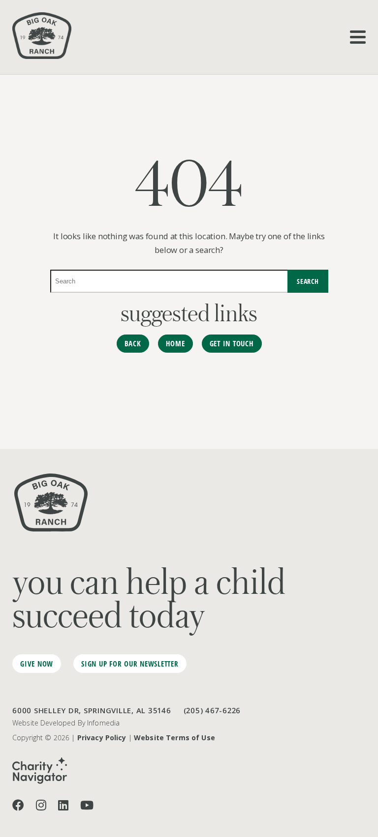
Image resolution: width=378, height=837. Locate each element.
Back (133, 343)
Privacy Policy (101, 737)
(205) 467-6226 (212, 710)
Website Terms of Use (174, 737)
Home (175, 343)
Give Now (36, 664)
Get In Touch (232, 343)
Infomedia (103, 722)
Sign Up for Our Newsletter (130, 664)
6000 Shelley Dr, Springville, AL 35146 (91, 710)
